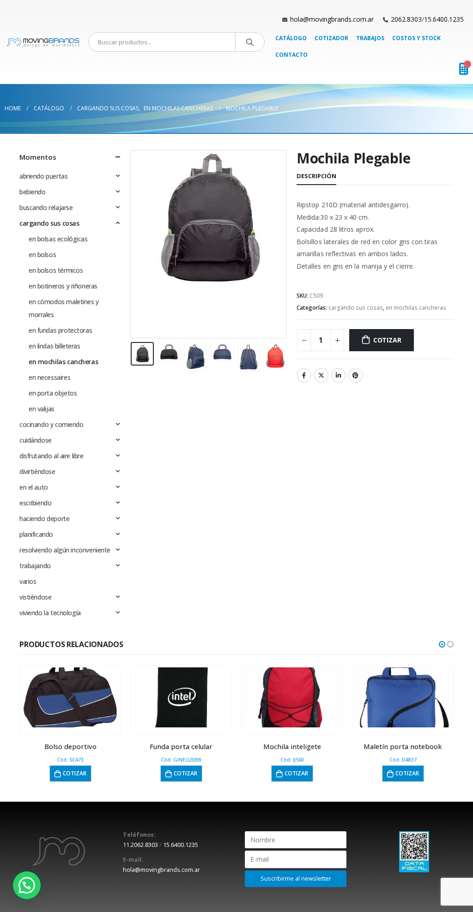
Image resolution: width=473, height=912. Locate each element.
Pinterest (355, 375)
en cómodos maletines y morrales (64, 308)
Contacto (291, 55)
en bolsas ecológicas (58, 238)
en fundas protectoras (60, 330)
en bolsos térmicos (56, 270)
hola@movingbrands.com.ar (332, 19)
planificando (36, 534)
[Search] (250, 42)
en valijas (42, 408)
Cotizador (331, 38)
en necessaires (49, 377)
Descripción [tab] (316, 176)
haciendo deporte (44, 518)
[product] (70, 697)
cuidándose (35, 440)
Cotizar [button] (74, 773)
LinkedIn (338, 375)
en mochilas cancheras (416, 308)
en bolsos (42, 254)
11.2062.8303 (140, 845)
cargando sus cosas (355, 308)
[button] (442, 644)
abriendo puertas (43, 176)
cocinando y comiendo (51, 424)
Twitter (321, 375)
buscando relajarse (46, 207)
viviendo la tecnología (50, 612)
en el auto (33, 487)
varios (27, 581)
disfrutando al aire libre (51, 455)
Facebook (304, 375)
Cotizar (387, 340)
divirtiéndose (37, 471)
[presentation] (132, 244)
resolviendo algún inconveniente (64, 550)
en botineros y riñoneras (63, 286)
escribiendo (35, 502)
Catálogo (291, 38)
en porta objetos (53, 393)
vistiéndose (35, 597)
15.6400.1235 (444, 19)
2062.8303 (406, 19)
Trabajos (370, 38)
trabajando (35, 565)
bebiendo (32, 191)
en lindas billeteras (54, 346)
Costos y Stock (416, 38)
